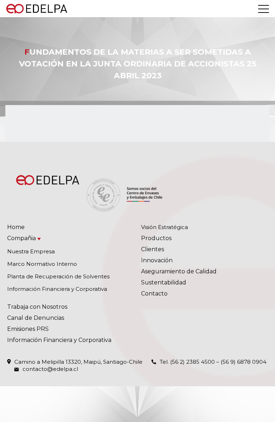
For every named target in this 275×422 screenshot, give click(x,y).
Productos (156, 238)
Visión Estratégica (164, 227)
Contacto (154, 293)
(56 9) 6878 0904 (243, 361)
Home (16, 227)
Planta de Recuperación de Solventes (58, 276)
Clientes (152, 249)
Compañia (21, 238)
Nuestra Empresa (31, 251)
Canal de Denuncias (35, 317)
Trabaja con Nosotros (37, 306)
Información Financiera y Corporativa (57, 289)
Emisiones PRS (28, 329)
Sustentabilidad (163, 282)
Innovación (157, 260)
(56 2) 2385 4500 (192, 361)
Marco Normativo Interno (42, 263)
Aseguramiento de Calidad (179, 271)
